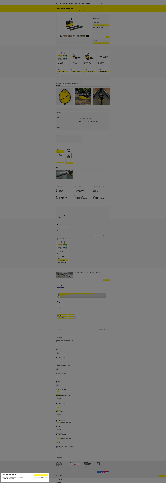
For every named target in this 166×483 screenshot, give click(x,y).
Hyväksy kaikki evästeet (41, 475)
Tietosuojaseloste (11, 478)
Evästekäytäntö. (6, 478)
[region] (25, 477)
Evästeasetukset (41, 479)
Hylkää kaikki (41, 477)
